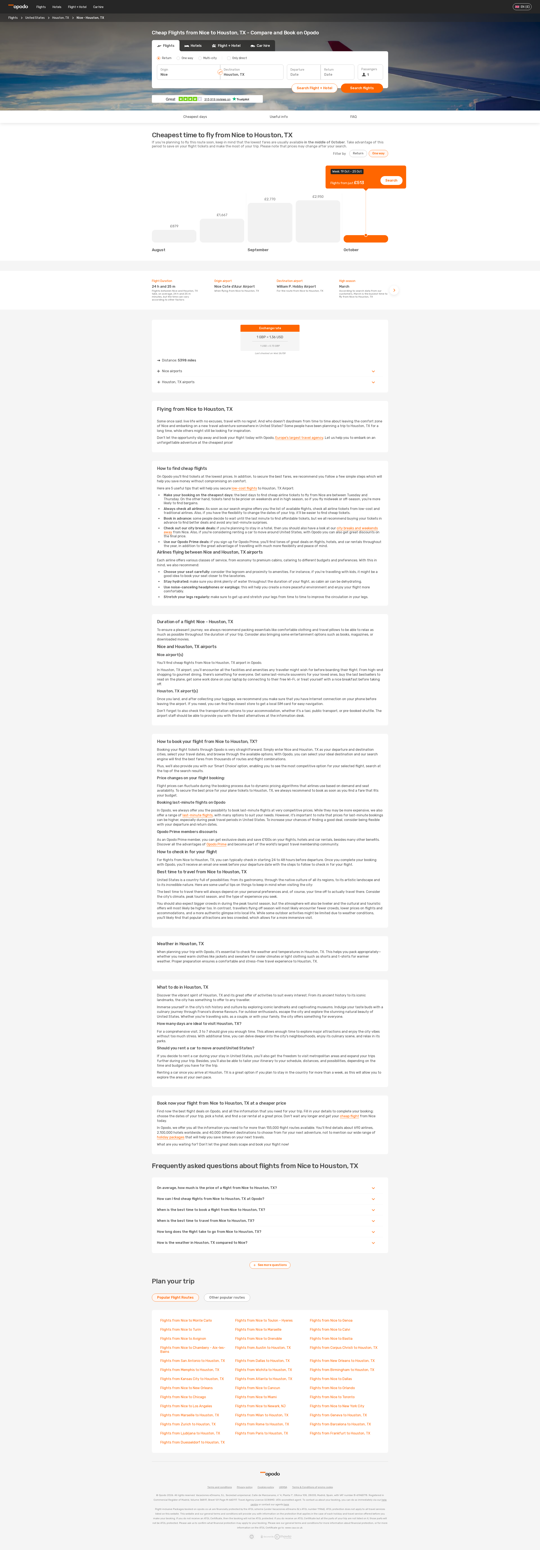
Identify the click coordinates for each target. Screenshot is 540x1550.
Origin (164, 69)
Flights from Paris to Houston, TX (261, 1433)
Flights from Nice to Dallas (331, 1379)
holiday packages (170, 1137)
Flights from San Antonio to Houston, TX (192, 1361)
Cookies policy (266, 1487)
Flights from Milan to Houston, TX (261, 1415)
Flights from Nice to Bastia (331, 1339)
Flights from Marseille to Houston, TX (189, 1415)
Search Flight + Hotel (314, 88)
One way (378, 153)
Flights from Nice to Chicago (183, 1397)
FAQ (353, 117)
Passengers (369, 69)
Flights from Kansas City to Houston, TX (192, 1379)
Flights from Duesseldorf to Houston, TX (192, 1442)
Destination (232, 69)
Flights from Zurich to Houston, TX (188, 1424)
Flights (41, 7)
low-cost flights (244, 488)
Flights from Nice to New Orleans (186, 1388)
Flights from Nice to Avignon (183, 1339)
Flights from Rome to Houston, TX (262, 1424)
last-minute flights (197, 815)
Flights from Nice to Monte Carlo (186, 1320)
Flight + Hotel (77, 7)
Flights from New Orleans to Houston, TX (342, 1361)
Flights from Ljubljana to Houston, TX (190, 1433)
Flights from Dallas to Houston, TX (262, 1361)
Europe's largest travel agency (299, 438)
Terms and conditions (219, 1487)
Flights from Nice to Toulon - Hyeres (264, 1320)
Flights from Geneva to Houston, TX (338, 1415)
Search (391, 180)
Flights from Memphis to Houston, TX (189, 1370)
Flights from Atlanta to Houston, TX (263, 1379)
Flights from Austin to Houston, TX (263, 1348)
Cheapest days (195, 117)
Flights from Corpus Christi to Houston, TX (343, 1348)
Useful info (279, 117)
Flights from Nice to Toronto (332, 1397)
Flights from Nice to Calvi (330, 1330)
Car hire (98, 7)
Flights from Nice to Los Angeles (186, 1406)
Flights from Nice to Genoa (331, 1320)
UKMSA (283, 1487)
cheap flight (349, 1116)
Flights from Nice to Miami (256, 1397)
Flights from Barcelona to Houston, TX (340, 1424)
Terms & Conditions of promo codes (312, 1487)
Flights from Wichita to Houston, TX (263, 1370)
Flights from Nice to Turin (180, 1330)
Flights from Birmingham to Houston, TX (342, 1370)
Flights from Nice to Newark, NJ (260, 1406)
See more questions (272, 1265)
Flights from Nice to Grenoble (258, 1339)
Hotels (57, 7)
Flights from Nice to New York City (337, 1406)
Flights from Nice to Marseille (258, 1330)
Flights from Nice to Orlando (332, 1388)
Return (329, 69)
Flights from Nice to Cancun (257, 1388)
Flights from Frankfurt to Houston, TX (340, 1433)
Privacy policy (244, 1487)
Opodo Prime (217, 844)
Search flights (362, 88)
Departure (297, 69)
